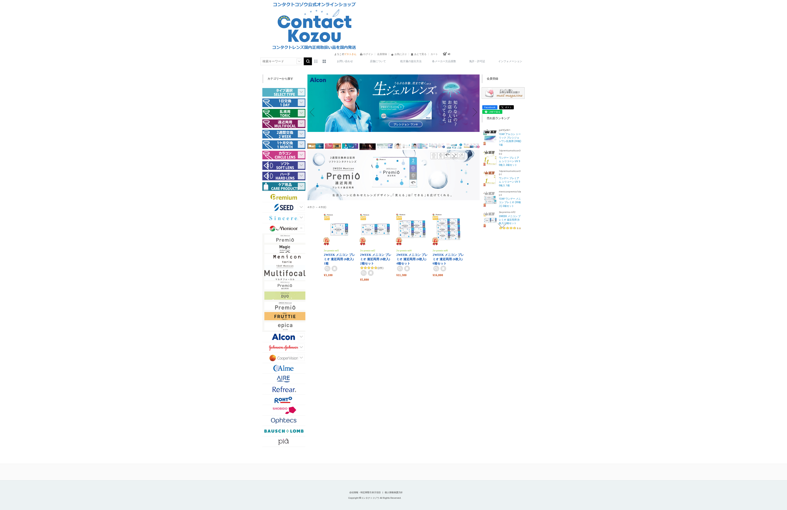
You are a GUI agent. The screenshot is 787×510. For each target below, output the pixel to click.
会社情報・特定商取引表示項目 (365, 492)
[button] (311, 112)
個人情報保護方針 (394, 492)
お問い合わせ (345, 61)
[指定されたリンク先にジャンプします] (393, 129)
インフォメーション (510, 61)
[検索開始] (308, 61)
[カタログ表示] (324, 61)
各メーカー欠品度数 (444, 61)
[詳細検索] (299, 61)
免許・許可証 (477, 61)
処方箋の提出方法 (411, 61)
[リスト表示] (316, 61)
